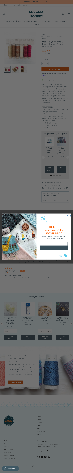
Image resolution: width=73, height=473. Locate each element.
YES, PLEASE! (53, 248)
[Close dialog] (69, 215)
